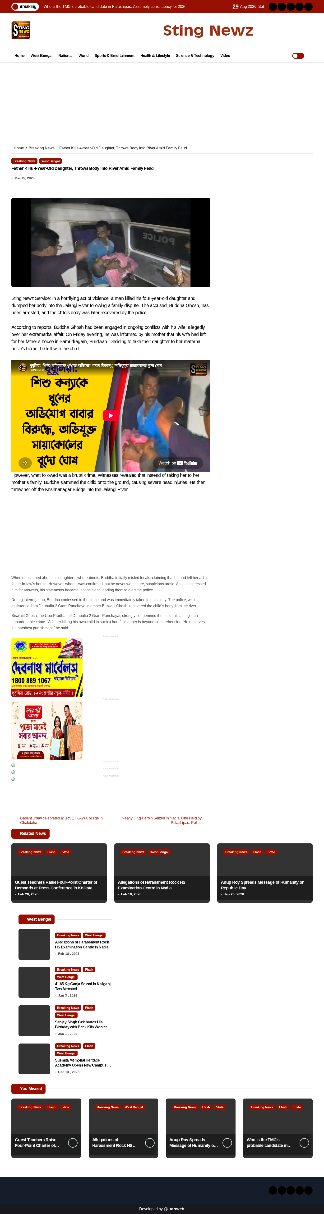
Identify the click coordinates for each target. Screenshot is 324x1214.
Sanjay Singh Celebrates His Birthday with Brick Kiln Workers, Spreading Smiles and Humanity (82, 1027)
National (65, 56)
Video (225, 56)
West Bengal (41, 56)
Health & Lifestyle (155, 56)
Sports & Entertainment (114, 56)
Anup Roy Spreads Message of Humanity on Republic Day (192, 1145)
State (65, 852)
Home (19, 56)
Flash (51, 852)
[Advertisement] (162, 98)
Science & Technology (195, 56)
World (84, 56)
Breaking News (24, 161)
